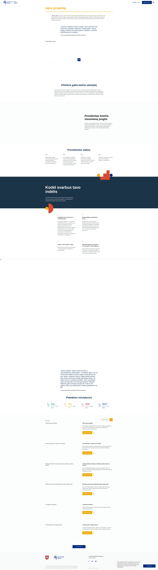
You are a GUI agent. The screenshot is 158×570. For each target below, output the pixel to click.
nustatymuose (120, 566)
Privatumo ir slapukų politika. (93, 568)
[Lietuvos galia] (66, 2)
